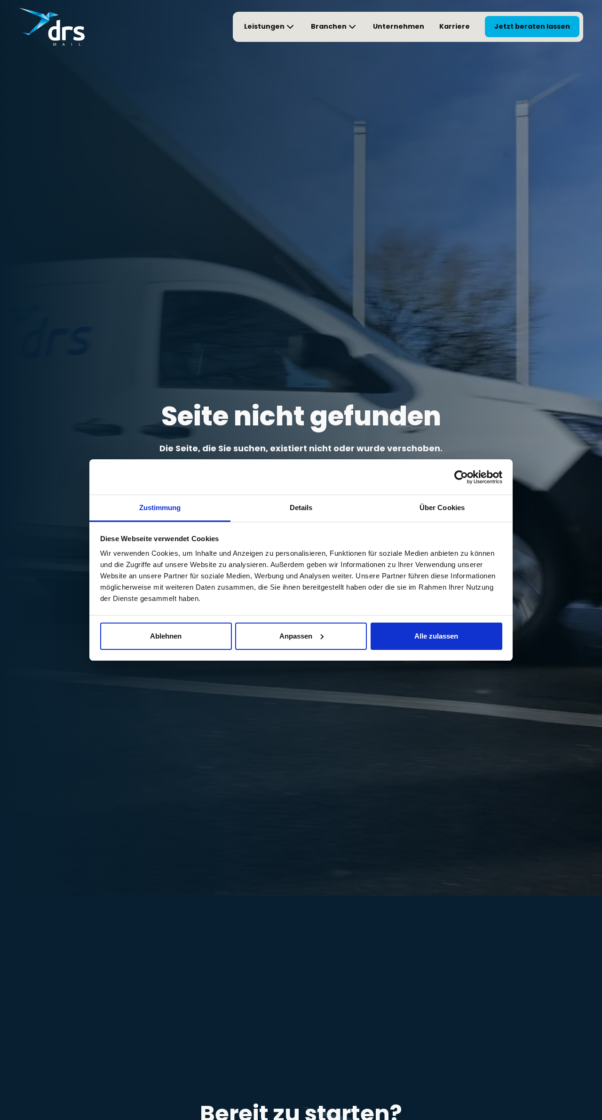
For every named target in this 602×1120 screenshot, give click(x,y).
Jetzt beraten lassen (532, 26)
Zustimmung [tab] (160, 508)
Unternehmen (398, 26)
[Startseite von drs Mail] (52, 27)
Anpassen (295, 636)
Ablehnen (166, 636)
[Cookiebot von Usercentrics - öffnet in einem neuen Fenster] (461, 477)
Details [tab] (301, 508)
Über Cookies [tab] (442, 508)
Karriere (454, 26)
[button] (270, 27)
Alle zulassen (436, 636)
